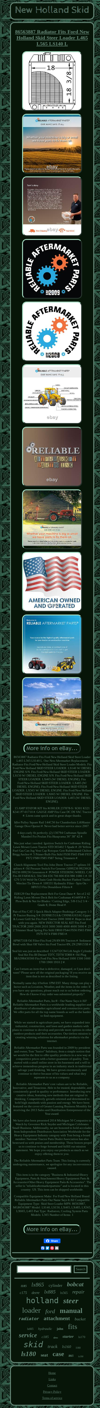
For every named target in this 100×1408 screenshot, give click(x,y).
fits (72, 1326)
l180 (78, 1347)
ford (50, 1311)
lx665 (30, 1329)
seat (44, 1355)
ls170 (81, 1337)
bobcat (75, 1284)
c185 (45, 1337)
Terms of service (52, 1398)
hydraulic (45, 1329)
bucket (80, 1319)
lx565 (64, 1293)
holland (42, 1300)
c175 (23, 1293)
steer (70, 1301)
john (60, 1329)
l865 (71, 1355)
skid (33, 1344)
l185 (24, 1286)
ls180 (28, 1353)
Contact (52, 1385)
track (52, 1346)
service (28, 1335)
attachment (57, 1318)
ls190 (80, 1356)
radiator (29, 1319)
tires (55, 1337)
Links (52, 1379)
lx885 (50, 1292)
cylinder (55, 1285)
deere (36, 1293)
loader (31, 1310)
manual (71, 1310)
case (58, 1353)
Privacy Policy (52, 1391)
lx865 (37, 1285)
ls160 (66, 1346)
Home (52, 1373)
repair (78, 1292)
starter (68, 1336)
